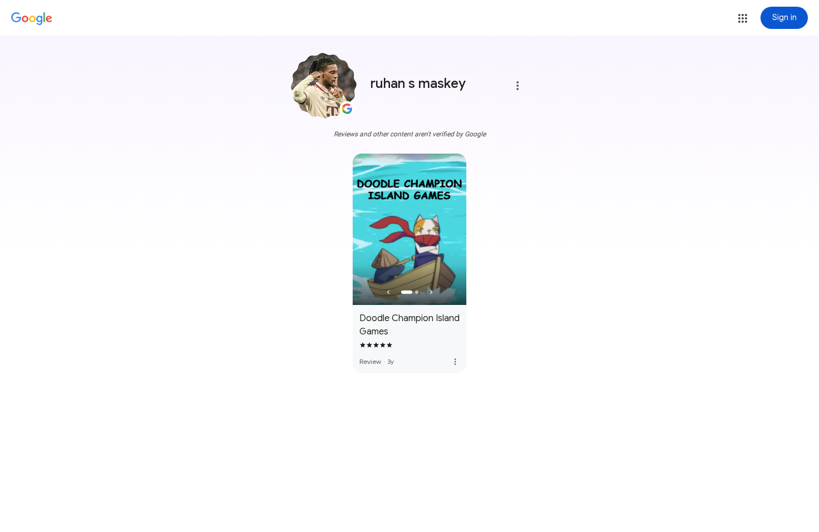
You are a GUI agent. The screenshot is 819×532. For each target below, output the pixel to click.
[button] (743, 18)
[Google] (31, 19)
